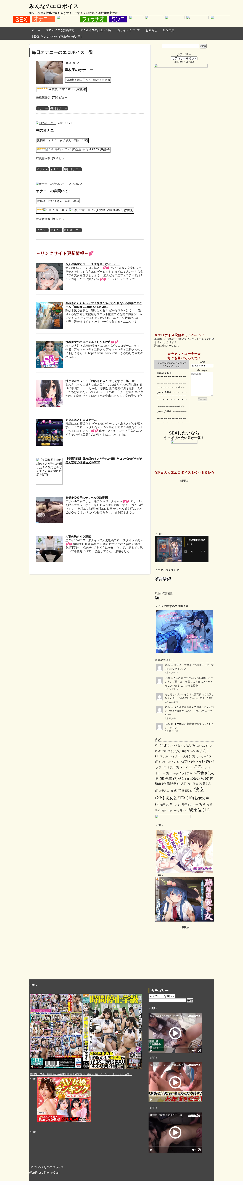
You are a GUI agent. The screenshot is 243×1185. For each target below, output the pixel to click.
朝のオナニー (46, 130)
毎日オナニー (58, 108)
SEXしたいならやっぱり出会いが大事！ (57, 36)
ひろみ (193, 750)
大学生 (196, 783)
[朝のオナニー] (46, 123)
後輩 (164, 804)
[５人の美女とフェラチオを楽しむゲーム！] (49, 265)
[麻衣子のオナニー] (49, 62)
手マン (175, 804)
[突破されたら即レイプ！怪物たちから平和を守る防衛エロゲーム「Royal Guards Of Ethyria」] (49, 304)
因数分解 (173, 783)
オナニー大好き (183, 665)
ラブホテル (187, 773)
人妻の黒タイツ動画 (78, 536)
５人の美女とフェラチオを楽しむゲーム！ (92, 264)
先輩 (171, 778)
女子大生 (166, 790)
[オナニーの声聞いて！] (51, 183)
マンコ (191, 767)
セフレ (188, 761)
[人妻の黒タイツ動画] (49, 537)
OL (159, 745)
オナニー (42, 108)
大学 (185, 783)
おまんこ (202, 745)
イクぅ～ (42, 169)
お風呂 (168, 750)
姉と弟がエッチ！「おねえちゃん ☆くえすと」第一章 (99, 380)
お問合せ (151, 30)
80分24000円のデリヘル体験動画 (86, 497)
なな (180, 751)
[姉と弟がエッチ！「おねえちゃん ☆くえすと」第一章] (49, 381)
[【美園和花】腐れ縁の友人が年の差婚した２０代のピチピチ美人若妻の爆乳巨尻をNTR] (49, 459)
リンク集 (168, 30)
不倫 (203, 773)
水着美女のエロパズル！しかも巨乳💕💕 (91, 341)
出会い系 (199, 778)
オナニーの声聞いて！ (54, 191)
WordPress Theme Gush (44, 1172)
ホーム (36, 30)
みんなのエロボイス (54, 6)
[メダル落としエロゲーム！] (49, 420)
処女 (183, 778)
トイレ (203, 761)
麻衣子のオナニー (79, 70)
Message (202, 370)
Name (202, 361)
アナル (166, 756)
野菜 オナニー (170, 810)
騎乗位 (199, 810)
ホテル (173, 767)
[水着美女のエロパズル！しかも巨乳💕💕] (49, 342)
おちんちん (186, 745)
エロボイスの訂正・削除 (96, 30)
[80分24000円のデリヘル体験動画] (49, 498)
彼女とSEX (179, 798)
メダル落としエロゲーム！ (82, 419)
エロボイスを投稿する (60, 30)
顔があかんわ (188, 677)
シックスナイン (169, 761)
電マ (184, 810)
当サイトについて (128, 30)
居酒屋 (187, 790)
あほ (170, 745)
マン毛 (174, 773)
